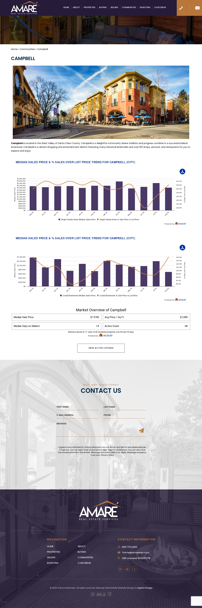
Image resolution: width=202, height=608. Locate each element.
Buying (103, 7)
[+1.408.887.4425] (181, 8)
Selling (114, 7)
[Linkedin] (127, 568)
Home (66, 7)
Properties (89, 7)
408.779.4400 (129, 547)
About (76, 7)
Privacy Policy (107, 455)
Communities (129, 7)
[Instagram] (120, 568)
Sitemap (100, 587)
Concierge (160, 7)
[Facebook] (134, 568)
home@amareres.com (135, 552)
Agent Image (144, 587)
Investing (145, 7)
